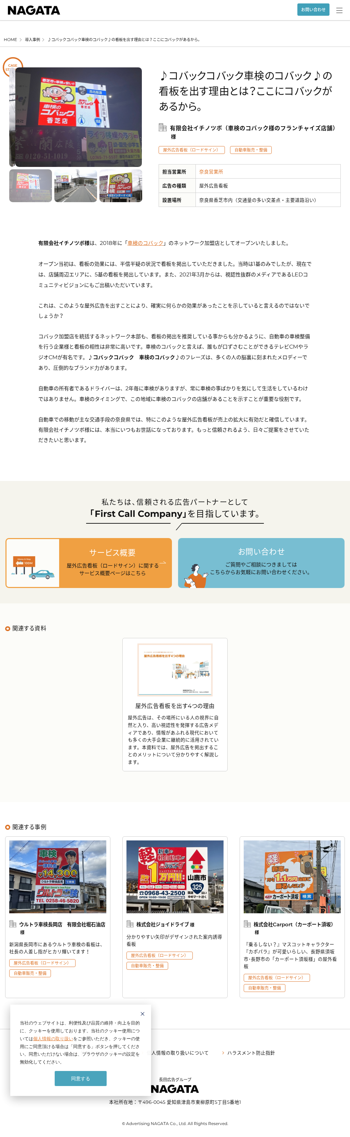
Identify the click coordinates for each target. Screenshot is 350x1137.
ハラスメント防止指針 (251, 1052)
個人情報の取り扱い (53, 1038)
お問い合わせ (313, 9)
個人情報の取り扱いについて (178, 1052)
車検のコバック (145, 243)
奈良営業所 (211, 171)
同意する (80, 1078)
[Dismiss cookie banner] (142, 1015)
